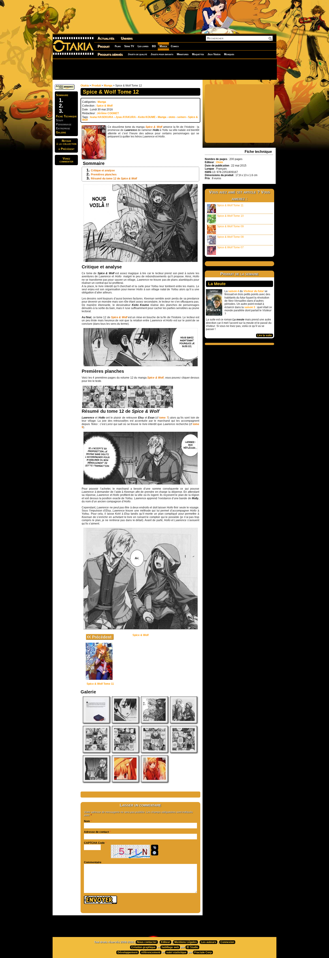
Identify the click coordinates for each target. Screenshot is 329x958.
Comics (175, 46)
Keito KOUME (147, 117)
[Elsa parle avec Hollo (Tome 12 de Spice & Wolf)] (125, 722)
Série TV (129, 46)
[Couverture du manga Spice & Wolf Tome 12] (154, 781)
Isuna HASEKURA (101, 117)
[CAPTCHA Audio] (154, 847)
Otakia (85, 85)
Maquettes (198, 54)
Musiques (229, 54)
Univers (126, 38)
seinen (181, 117)
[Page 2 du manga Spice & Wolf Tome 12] (125, 751)
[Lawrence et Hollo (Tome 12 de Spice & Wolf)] (183, 722)
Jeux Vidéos (213, 54)
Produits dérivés (110, 54)
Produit (104, 46)
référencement (150, 952)
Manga (163, 46)
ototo (172, 117)
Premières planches (104, 174)
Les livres (143, 46)
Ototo (219, 162)
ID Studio (192, 947)
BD (154, 46)
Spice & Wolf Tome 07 (230, 247)
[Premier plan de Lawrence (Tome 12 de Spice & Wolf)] (96, 781)
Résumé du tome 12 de (114, 178)
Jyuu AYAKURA (125, 117)
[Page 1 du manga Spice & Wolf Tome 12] (96, 751)
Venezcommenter (66, 160)
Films (118, 46)
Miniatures (182, 54)
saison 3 (249, 307)
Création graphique (143, 947)
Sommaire (62, 95)
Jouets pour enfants (162, 54)
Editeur (165, 942)
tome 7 (163, 417)
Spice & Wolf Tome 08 (230, 236)
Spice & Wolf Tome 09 (230, 226)
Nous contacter (147, 942)
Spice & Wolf (104, 105)
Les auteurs (208, 942)
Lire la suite (264, 335)
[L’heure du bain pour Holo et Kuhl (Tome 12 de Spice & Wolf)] (154, 722)
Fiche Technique (66, 116)
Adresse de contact (96, 832)
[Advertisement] (164, 69)
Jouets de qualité (137, 54)
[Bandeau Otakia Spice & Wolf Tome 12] (125, 781)
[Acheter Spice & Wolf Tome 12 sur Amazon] (65, 89)
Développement (128, 952)
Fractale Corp (203, 952)
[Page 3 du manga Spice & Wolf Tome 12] (154, 751)
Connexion (227, 942)
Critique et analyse (103, 170)
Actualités (106, 38)
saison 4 (233, 291)
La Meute (217, 284)
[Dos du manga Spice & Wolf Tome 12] (96, 722)
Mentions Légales (185, 942)
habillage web (170, 947)
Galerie (61, 132)
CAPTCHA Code (94, 842)
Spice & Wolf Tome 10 (230, 215)
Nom (87, 821)
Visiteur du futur (254, 291)
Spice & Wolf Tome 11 (230, 205)
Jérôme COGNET (108, 113)
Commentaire (92, 862)
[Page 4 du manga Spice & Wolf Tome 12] (183, 751)
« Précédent (66, 148)
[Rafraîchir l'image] (154, 852)
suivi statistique (176, 952)
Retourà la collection (66, 142)
